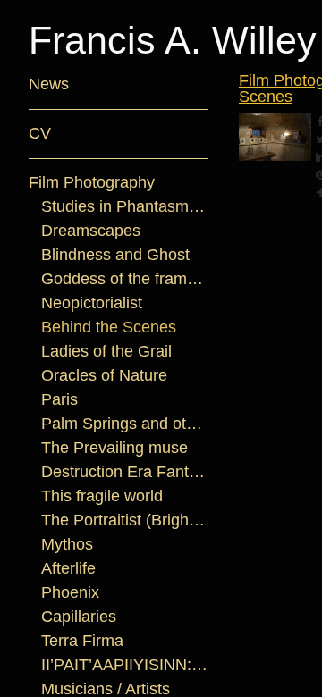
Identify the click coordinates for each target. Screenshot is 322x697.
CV (40, 133)
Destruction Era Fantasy (124, 472)
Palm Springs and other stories (124, 423)
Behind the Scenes (108, 327)
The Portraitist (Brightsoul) (124, 520)
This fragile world (102, 496)
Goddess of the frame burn (124, 279)
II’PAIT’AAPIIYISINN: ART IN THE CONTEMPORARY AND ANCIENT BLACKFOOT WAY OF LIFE (124, 665)
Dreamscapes (90, 230)
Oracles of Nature (104, 375)
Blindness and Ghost (115, 255)
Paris (59, 399)
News (49, 84)
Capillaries (78, 617)
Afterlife (68, 568)
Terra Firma (82, 641)
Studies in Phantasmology (124, 206)
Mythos (67, 544)
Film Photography (92, 182)
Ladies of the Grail (106, 351)
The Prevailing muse (114, 448)
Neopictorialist (91, 303)
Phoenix (70, 592)
